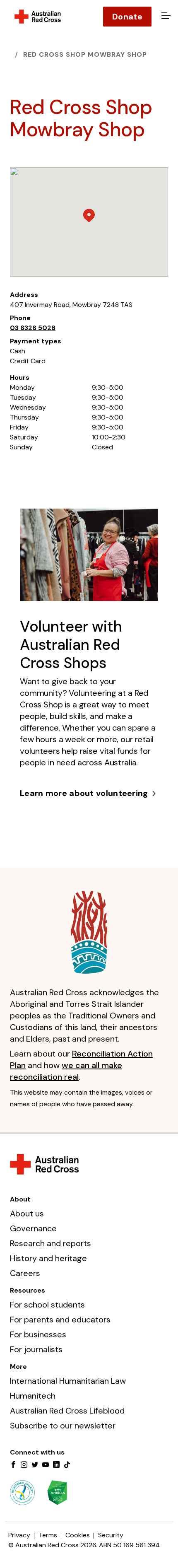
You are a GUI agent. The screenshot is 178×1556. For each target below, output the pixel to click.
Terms (47, 1535)
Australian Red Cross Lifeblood (67, 1410)
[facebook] (13, 1465)
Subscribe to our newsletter (62, 1425)
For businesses (38, 1334)
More (18, 1366)
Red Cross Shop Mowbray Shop (85, 54)
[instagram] (24, 1465)
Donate (127, 16)
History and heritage (48, 1258)
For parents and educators (60, 1319)
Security (110, 1535)
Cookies (77, 1535)
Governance (33, 1228)
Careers (25, 1273)
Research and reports (50, 1243)
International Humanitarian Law (68, 1380)
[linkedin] (56, 1465)
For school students (47, 1304)
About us (27, 1213)
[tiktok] (67, 1465)
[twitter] (34, 1465)
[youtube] (45, 1465)
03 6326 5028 (32, 327)
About (20, 1199)
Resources (27, 1290)
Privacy (19, 1535)
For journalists (36, 1349)
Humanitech (32, 1395)
